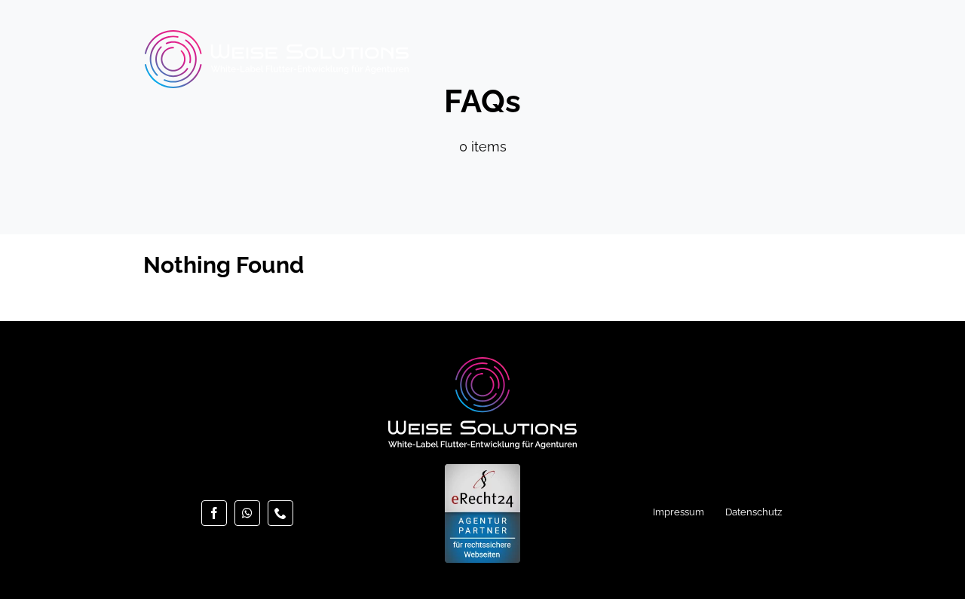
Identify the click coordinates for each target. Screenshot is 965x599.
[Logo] (277, 36)
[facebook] (214, 513)
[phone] (280, 513)
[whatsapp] (247, 513)
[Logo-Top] (482, 363)
